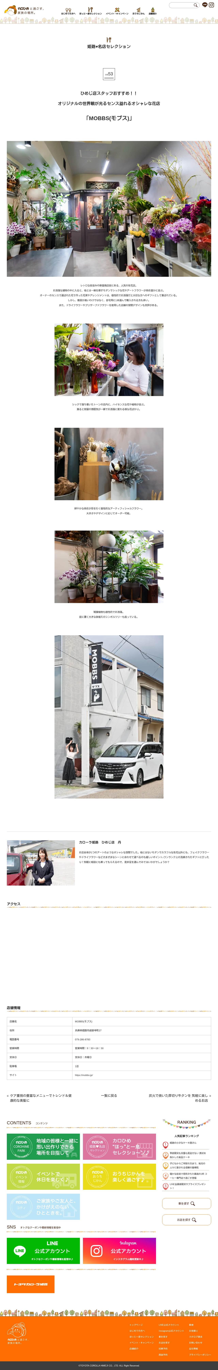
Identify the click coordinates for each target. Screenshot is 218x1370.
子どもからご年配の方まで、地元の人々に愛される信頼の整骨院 (187, 1165)
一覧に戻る (109, 1095)
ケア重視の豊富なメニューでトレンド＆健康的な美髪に (39, 1098)
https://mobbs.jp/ (84, 1075)
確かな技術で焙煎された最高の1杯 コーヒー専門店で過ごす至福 (188, 1176)
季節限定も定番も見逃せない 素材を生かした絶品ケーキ (188, 1155)
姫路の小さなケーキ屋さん (183, 1143)
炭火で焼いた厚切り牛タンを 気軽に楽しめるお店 (180, 1098)
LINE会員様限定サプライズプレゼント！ (188, 1186)
